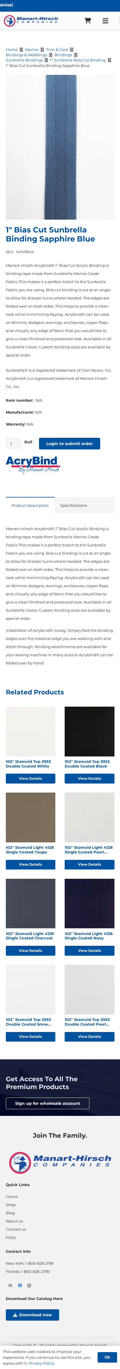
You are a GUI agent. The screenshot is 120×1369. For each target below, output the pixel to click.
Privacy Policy (41, 1363)
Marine (31, 49)
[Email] (10, 1286)
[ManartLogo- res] (60, 1162)
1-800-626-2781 (39, 1263)
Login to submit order (69, 443)
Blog (10, 1213)
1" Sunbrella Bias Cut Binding (78, 60)
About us (14, 1221)
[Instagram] (29, 1286)
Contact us (16, 1229)
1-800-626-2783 (35, 1271)
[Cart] (87, 21)
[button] (106, 21)
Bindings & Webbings (26, 54)
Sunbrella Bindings (24, 60)
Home (12, 49)
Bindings (63, 54)
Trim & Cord (57, 49)
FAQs (11, 1237)
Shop (11, 1204)
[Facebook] (20, 1286)
